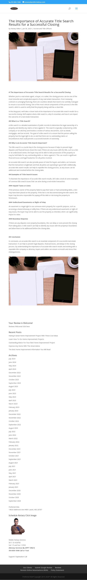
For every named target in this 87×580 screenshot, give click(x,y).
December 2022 (15, 414)
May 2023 (12, 397)
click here (26, 326)
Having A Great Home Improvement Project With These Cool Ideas (33, 336)
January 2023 (13, 411)
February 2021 (14, 484)
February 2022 (14, 442)
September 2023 (15, 383)
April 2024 (12, 369)
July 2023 (12, 390)
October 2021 (14, 456)
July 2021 (12, 466)
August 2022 (13, 428)
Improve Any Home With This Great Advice (24, 346)
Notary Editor (16, 28)
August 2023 (13, 386)
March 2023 (13, 404)
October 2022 (14, 421)
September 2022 (15, 425)
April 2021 (12, 477)
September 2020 (15, 501)
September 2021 (15, 459)
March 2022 (13, 438)
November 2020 (15, 494)
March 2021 (13, 480)
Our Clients (27, 567)
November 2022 (15, 418)
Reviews (58, 567)
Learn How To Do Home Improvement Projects (26, 339)
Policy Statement (57, 570)
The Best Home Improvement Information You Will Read (29, 349)
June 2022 (12, 435)
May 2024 (12, 366)
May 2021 (12, 473)
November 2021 (15, 452)
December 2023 (15, 373)
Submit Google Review (43, 567)
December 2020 (15, 490)
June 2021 (12, 470)
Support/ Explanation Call (18, 557)
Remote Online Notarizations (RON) (34, 570)
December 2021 (15, 449)
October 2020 (14, 497)
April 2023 (12, 400)
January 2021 (13, 487)
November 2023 (15, 376)
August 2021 (13, 463)
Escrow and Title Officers (42, 28)
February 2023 (14, 407)
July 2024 (12, 359)
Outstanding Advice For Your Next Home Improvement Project (32, 343)
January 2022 (13, 445)
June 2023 (12, 393)
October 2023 (14, 379)
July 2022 (12, 431)
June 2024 (12, 362)
